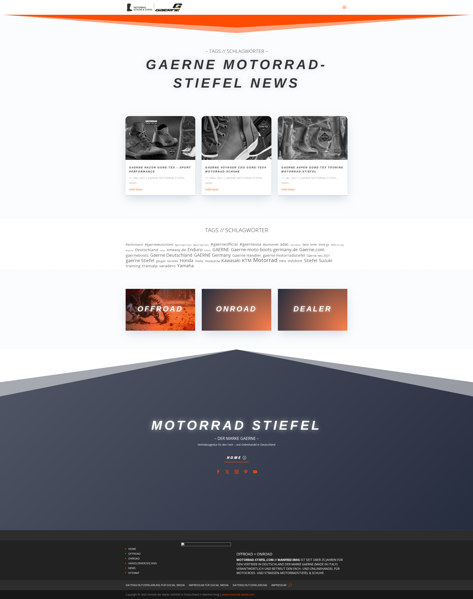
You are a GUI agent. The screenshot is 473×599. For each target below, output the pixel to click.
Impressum (278, 584)
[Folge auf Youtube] (255, 472)
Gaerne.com (311, 249)
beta (305, 244)
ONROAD (134, 558)
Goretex (172, 261)
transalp (150, 266)
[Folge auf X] (227, 472)
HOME (132, 549)
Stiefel (310, 260)
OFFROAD (134, 553)
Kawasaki (230, 260)
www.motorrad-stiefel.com (238, 594)
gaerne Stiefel (140, 260)
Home (234, 457)
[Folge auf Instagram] (236, 472)
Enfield (207, 250)
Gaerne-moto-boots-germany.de (264, 249)
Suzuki (325, 260)
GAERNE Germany (212, 255)
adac (284, 244)
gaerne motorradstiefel (284, 255)
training (133, 266)
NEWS (132, 568)
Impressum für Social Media (209, 584)
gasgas (161, 261)
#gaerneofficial (224, 244)
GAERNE (220, 249)
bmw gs (324, 244)
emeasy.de (176, 250)
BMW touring (337, 245)
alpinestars (295, 245)
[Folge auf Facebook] (218, 472)
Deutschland (146, 250)
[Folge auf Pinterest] (246, 472)
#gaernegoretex (201, 245)
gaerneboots (137, 255)
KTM (246, 260)
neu (282, 261)
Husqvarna (212, 261)
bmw (313, 244)
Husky (199, 261)
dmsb (162, 250)
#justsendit (270, 244)
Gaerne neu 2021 (318, 256)
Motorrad (265, 260)
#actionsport (134, 244)
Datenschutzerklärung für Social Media (155, 584)
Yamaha (185, 265)
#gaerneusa (250, 244)
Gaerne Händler (246, 255)
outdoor (295, 261)
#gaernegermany (183, 245)
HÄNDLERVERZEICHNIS (142, 563)
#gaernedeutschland (159, 244)
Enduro (195, 249)
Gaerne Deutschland (171, 255)
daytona (129, 250)
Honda (186, 260)
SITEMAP (133, 573)
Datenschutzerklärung (250, 584)
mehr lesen (135, 189)
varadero (167, 266)
